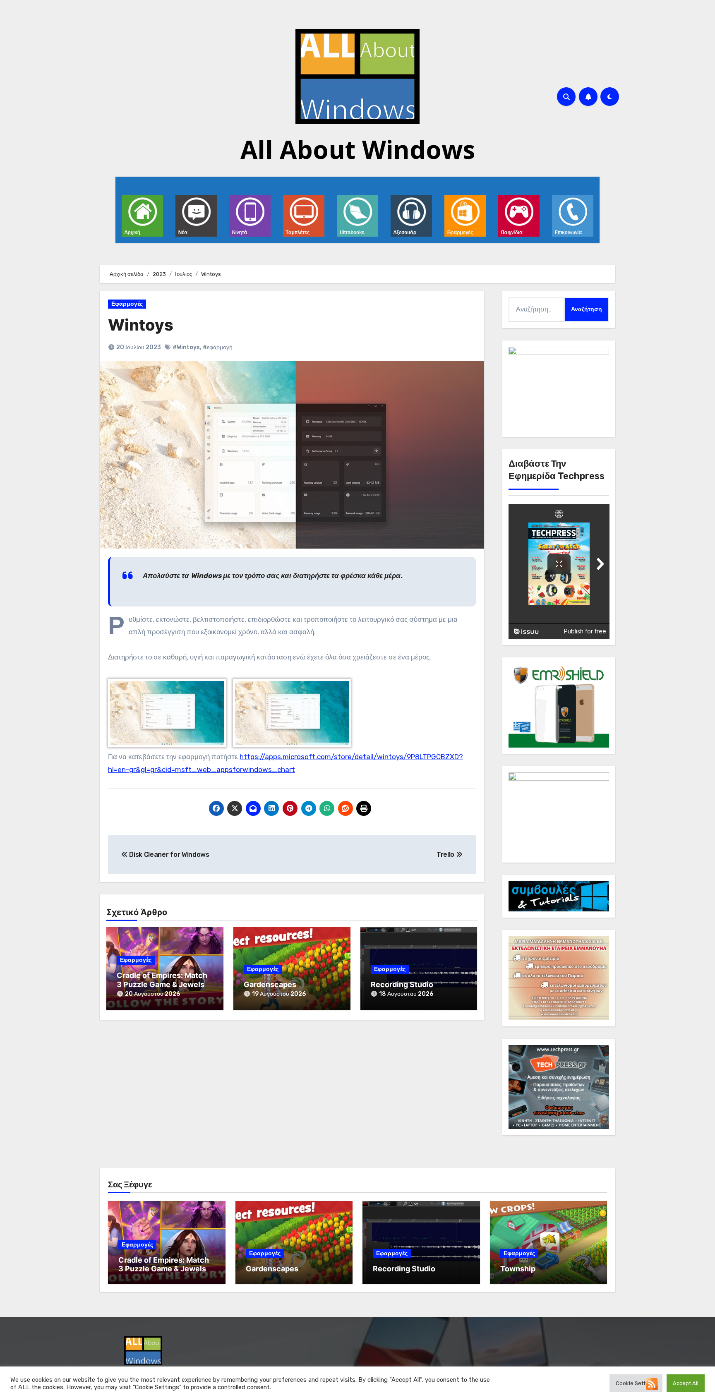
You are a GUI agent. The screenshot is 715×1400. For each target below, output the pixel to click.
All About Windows (357, 149)
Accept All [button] (685, 1383)
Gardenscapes (270, 984)
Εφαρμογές (127, 303)
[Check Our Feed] (651, 1383)
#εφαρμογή (218, 347)
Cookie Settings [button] (636, 1383)
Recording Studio (402, 984)
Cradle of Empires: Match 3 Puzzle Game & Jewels (162, 980)
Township (517, 1268)
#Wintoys (186, 347)
